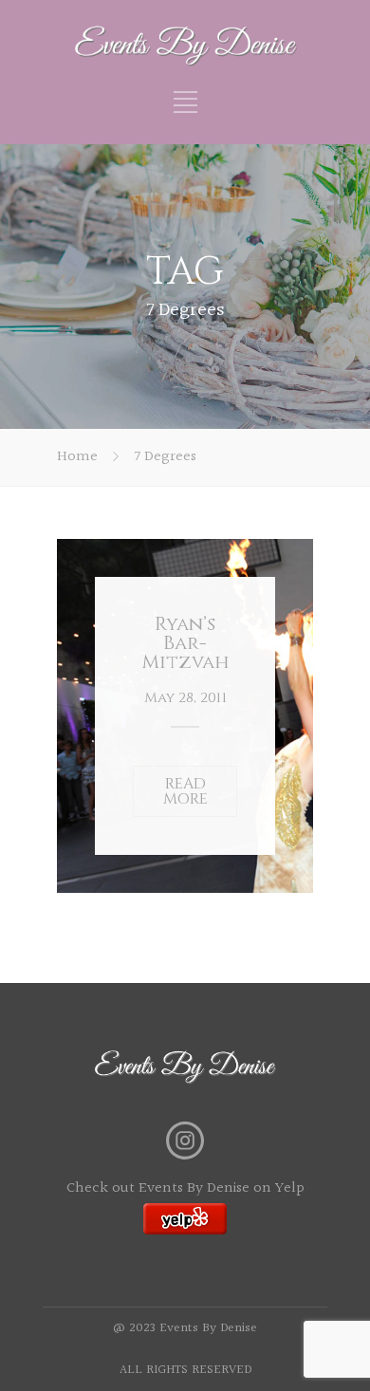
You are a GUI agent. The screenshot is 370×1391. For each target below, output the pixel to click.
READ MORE (185, 791)
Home (77, 457)
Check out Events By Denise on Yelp (185, 1188)
